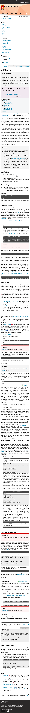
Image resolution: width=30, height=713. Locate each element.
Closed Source (11, 320)
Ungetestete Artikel (6, 49)
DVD (14, 696)
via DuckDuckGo (25, 16)
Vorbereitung (8, 102)
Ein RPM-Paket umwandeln (10, 96)
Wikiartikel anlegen (6, 40)
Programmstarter (21, 574)
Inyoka (6, 701)
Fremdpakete (5, 247)
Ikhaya (16, 12)
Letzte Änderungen (6, 26)
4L (5, 106)
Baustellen (4, 46)
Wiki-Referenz (5, 43)
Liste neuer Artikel (6, 27)
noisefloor (26, 693)
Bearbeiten (11, 66)
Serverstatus (20, 706)
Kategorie (4, 33)
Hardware (9, 696)
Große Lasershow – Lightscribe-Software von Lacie (15, 689)
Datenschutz (9, 706)
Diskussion (21, 66)
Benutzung (4, 32)
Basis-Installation (9, 103)
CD (12, 696)
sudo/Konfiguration (7, 539)
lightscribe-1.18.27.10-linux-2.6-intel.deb (12, 221)
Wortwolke (4, 35)
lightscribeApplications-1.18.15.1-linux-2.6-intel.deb (14, 595)
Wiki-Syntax (5, 45)
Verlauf (16, 66)
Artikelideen (4, 48)
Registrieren (26, 2)
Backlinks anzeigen (6, 58)
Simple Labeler (8, 108)
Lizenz (2, 706)
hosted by (3, 1)
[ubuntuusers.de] (9, 7)
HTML (4, 64)
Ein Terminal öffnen (8, 93)
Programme (6, 105)
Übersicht (4, 29)
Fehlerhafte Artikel (6, 51)
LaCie (28, 293)
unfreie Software (24, 696)
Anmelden (22, 2)
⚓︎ (27, 93)
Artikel (5, 66)
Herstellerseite (7, 324)
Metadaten (5, 61)
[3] (20, 325)
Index (3, 24)
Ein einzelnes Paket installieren (11, 94)
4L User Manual (7, 683)
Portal (3, 12)
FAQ (3, 30)
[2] (18, 212)
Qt (28, 696)
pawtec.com (3, 218)
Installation (5, 100)
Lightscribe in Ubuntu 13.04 (9, 687)
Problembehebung (7, 109)
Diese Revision (4, 693)
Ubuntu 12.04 (12, 233)
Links (4, 111)
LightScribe (9, 18)
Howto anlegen (5, 42)
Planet (20, 12)
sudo (8, 549)
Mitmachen (26, 12)
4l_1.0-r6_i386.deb (7, 334)
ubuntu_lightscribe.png (8, 684)
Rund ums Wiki (5, 52)
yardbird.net (3, 330)
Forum (7, 12)
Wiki (12, 12)
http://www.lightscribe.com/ (18, 158)
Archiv (4, 18)
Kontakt (5, 706)
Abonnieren (27, 66)
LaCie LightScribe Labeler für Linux (11, 301)
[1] (23, 190)
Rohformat (5, 62)
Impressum (15, 706)
